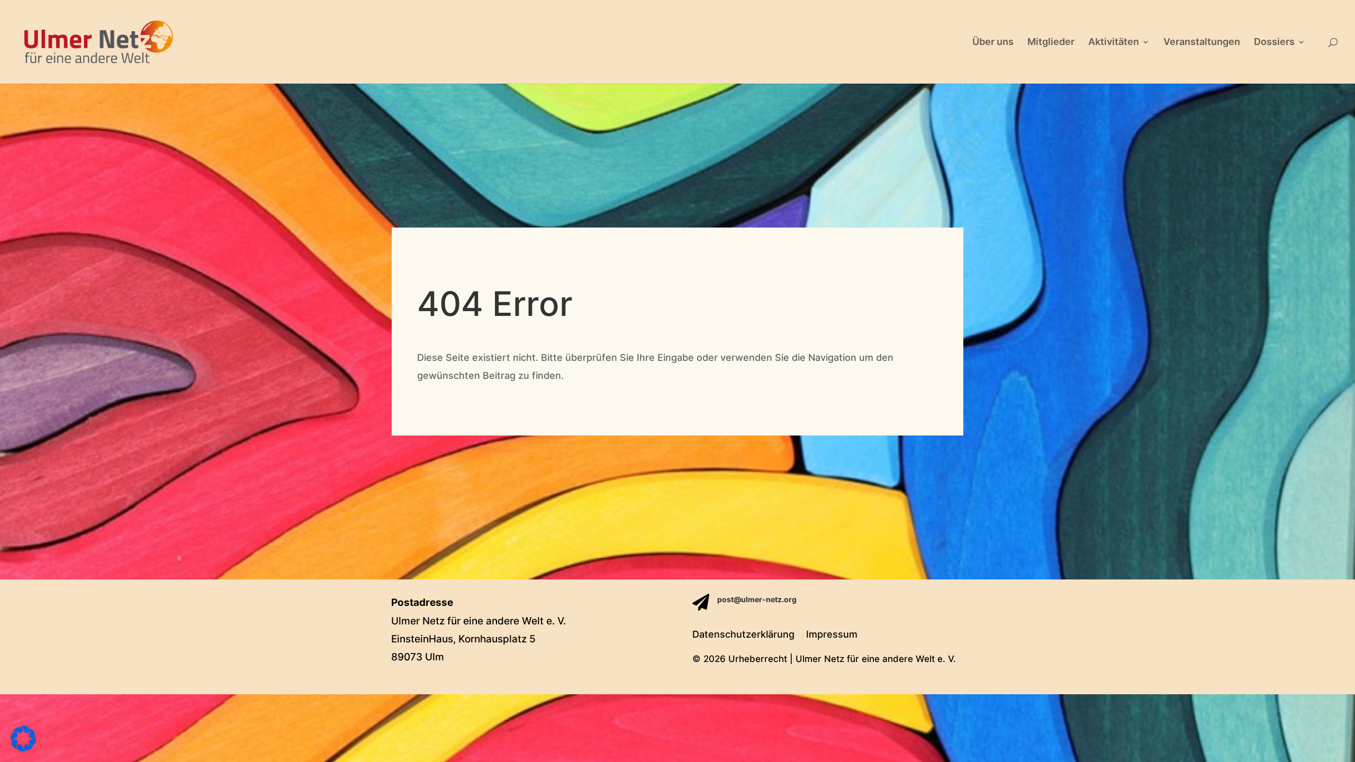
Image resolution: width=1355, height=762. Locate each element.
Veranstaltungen (1201, 42)
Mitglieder (1050, 42)
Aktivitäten (1113, 42)
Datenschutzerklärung (743, 635)
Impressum (831, 635)
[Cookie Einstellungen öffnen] (23, 748)
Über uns (993, 42)
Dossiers (1274, 42)
